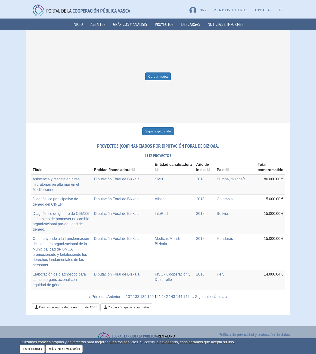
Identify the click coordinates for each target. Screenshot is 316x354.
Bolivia (222, 214)
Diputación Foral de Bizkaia (116, 179)
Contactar (263, 10)
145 (186, 297)
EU (284, 10)
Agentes (97, 24)
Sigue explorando (158, 131)
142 (165, 297)
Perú (221, 274)
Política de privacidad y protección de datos (254, 335)
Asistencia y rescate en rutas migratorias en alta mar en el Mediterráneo (56, 184)
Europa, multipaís (231, 179)
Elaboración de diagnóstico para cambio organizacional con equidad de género (59, 279)
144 (179, 297)
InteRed (161, 214)
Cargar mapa (158, 76)
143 (172, 297)
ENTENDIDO (32, 349)
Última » (220, 297)
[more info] (208, 170)
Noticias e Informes (226, 24)
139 (143, 297)
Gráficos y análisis (130, 24)
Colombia (225, 199)
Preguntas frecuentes (231, 10)
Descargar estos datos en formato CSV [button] (67, 307)
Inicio (77, 24)
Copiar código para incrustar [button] (128, 307)
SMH (159, 179)
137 (129, 297)
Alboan (161, 199)
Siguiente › (204, 297)
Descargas (190, 24)
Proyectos (164, 24)
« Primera (97, 297)
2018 (200, 179)
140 (150, 297)
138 (136, 297)
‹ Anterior (112, 297)
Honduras (225, 239)
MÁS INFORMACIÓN (64, 349)
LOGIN (202, 10)
